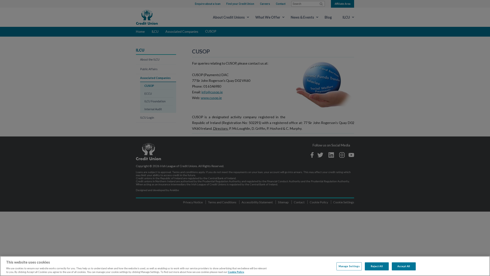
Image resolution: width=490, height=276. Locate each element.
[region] (245, 266)
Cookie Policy (236, 272)
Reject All (377, 266)
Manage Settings (349, 266)
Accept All (403, 266)
